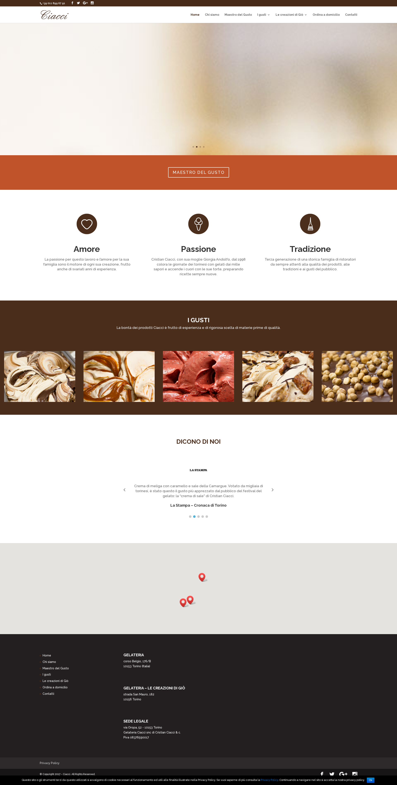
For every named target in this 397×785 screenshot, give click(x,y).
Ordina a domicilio (326, 14)
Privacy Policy (50, 763)
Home (195, 14)
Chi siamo (212, 14)
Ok (370, 780)
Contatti (351, 14)
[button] (191, 600)
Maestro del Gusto (238, 14)
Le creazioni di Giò (289, 14)
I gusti (261, 14)
